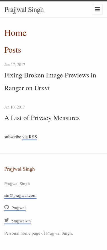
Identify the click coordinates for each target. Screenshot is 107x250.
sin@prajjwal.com (20, 195)
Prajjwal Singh (24, 9)
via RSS (29, 137)
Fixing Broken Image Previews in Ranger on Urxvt (50, 81)
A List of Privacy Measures (42, 117)
